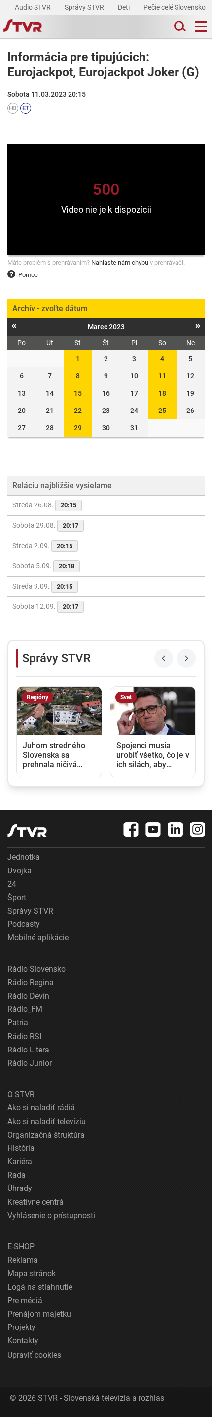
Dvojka (19, 870)
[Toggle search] (179, 26)
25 (162, 410)
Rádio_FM (24, 1009)
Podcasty (23, 924)
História (21, 1148)
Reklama (22, 1260)
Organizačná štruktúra (46, 1135)
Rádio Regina (30, 982)
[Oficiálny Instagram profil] (198, 829)
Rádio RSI (24, 1036)
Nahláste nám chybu (119, 262)
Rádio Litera (28, 1049)
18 (162, 393)
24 (11, 884)
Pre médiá (24, 1300)
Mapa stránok (31, 1273)
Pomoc (28, 274)
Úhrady (19, 1188)
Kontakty (22, 1340)
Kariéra (19, 1161)
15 (78, 393)
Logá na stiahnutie (39, 1287)
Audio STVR (33, 7)
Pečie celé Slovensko (175, 7)
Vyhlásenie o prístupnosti (51, 1215)
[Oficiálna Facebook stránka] (131, 829)
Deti (124, 7)
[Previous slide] (163, 658)
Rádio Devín (28, 996)
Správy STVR (85, 7)
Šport (16, 897)
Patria (17, 1022)
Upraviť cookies (34, 1355)
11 (162, 376)
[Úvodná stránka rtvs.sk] (22, 27)
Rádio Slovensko (36, 969)
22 (78, 410)
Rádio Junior (29, 1063)
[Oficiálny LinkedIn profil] (175, 829)
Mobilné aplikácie (38, 937)
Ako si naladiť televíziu (46, 1121)
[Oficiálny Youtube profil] (153, 829)
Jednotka (23, 857)
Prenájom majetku (39, 1314)
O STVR (21, 1094)
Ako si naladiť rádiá (41, 1107)
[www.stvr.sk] (27, 830)
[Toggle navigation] (201, 26)
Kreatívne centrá (35, 1202)
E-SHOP (21, 1246)
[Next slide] (186, 658)
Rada (16, 1175)
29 (78, 428)
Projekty (21, 1327)
